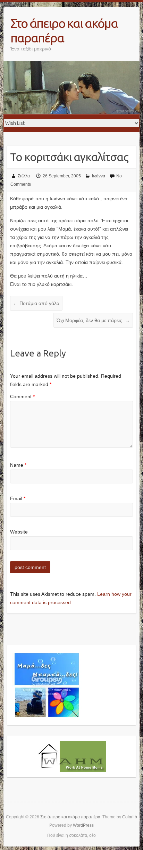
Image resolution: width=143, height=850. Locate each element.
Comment (22, 396)
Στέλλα (24, 176)
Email (17, 498)
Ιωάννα (98, 176)
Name (18, 465)
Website (19, 532)
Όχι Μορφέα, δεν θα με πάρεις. (93, 320)
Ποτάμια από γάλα (36, 303)
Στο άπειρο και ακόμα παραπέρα (64, 30)
